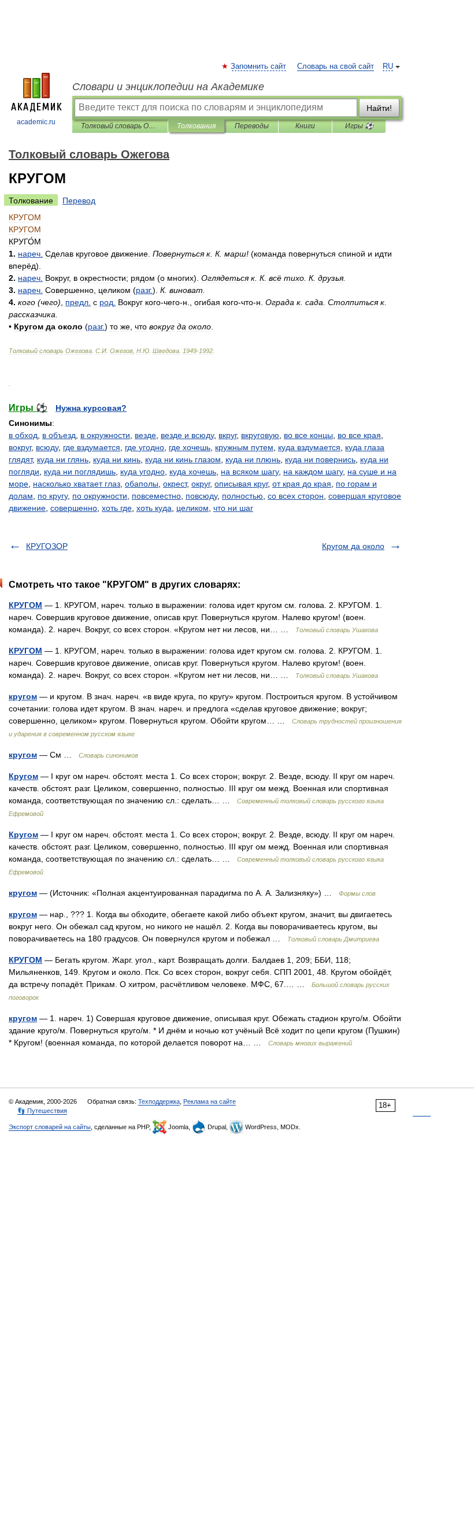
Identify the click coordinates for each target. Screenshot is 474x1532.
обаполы (141, 483)
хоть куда (154, 508)
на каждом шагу (313, 471)
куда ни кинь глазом (183, 459)
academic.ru (36, 122)
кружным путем (244, 447)
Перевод (78, 200)
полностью (242, 495)
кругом (23, 696)
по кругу (53, 495)
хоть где (117, 508)
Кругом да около (353, 546)
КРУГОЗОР (47, 546)
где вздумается (91, 447)
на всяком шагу (250, 471)
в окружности (105, 435)
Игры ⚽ (359, 126)
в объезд (59, 435)
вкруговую (260, 435)
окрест (175, 483)
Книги (305, 126)
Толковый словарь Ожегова (120, 126)
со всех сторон (296, 495)
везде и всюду (187, 435)
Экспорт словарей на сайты (50, 1126)
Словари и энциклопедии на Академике (168, 86)
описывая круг (241, 483)
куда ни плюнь (252, 459)
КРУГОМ (25, 605)
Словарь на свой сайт (335, 66)
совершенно (73, 508)
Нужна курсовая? (91, 408)
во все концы (308, 435)
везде (145, 435)
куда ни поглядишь (80, 471)
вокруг (20, 447)
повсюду (201, 495)
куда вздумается (309, 447)
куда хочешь (192, 471)
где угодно (144, 447)
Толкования (196, 126)
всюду (47, 447)
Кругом (23, 776)
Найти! (379, 108)
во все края (359, 435)
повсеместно (156, 495)
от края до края (301, 483)
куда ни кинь (116, 459)
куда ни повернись (320, 459)
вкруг (227, 435)
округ (200, 483)
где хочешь (189, 447)
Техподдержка (159, 1101)
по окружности (99, 495)
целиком (192, 508)
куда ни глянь (62, 459)
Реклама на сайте (209, 1101)
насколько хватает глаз (76, 483)
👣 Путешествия (42, 1110)
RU (388, 66)
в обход (23, 435)
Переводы (252, 126)
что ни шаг (233, 508)
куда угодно (142, 471)
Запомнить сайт (259, 66)
